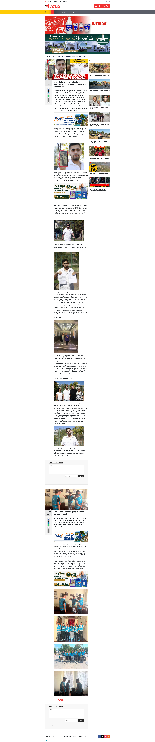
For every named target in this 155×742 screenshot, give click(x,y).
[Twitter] (48, 91)
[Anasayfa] (45, 1)
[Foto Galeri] (109, 1)
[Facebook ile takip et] (99, 736)
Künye (70, 736)
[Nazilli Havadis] (52, 6)
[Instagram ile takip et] (105, 736)
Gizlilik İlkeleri (79, 736)
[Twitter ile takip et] (102, 736)
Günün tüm (106, 12)
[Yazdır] (48, 100)
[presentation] (49, 12)
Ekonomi (83, 6)
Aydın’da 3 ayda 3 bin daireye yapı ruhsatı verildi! (71, 12)
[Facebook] (48, 89)
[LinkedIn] (48, 93)
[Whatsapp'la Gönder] (48, 96)
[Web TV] (106, 1)
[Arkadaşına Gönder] (48, 98)
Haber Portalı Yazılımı (51, 740)
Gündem (78, 6)
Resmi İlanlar (66, 6)
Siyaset (89, 6)
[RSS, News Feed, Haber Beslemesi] (108, 736)
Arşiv (61, 1)
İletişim (74, 736)
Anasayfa (48, 56)
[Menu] (96, 6)
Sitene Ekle (65, 1)
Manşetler (49, 1)
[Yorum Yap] (48, 102)
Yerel (73, 6)
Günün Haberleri (56, 1)
